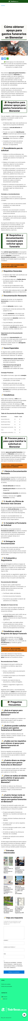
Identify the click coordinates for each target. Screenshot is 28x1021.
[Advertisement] (14, 15)
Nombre (6, 940)
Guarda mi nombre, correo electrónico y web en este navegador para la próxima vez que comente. (13, 965)
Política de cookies (5, 984)
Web (5, 953)
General (3, 5)
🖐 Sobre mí (4, 998)
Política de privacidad (6, 986)
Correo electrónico (10, 947)
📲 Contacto (4, 996)
